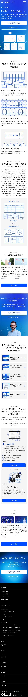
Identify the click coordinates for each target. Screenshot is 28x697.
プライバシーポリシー (16, 691)
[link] (7, 269)
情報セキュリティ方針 (6, 691)
